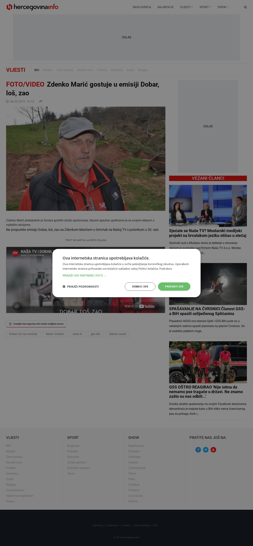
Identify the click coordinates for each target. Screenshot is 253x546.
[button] (126, 275)
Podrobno (165, 268)
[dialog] (126, 273)
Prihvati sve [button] (174, 286)
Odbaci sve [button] (140, 286)
